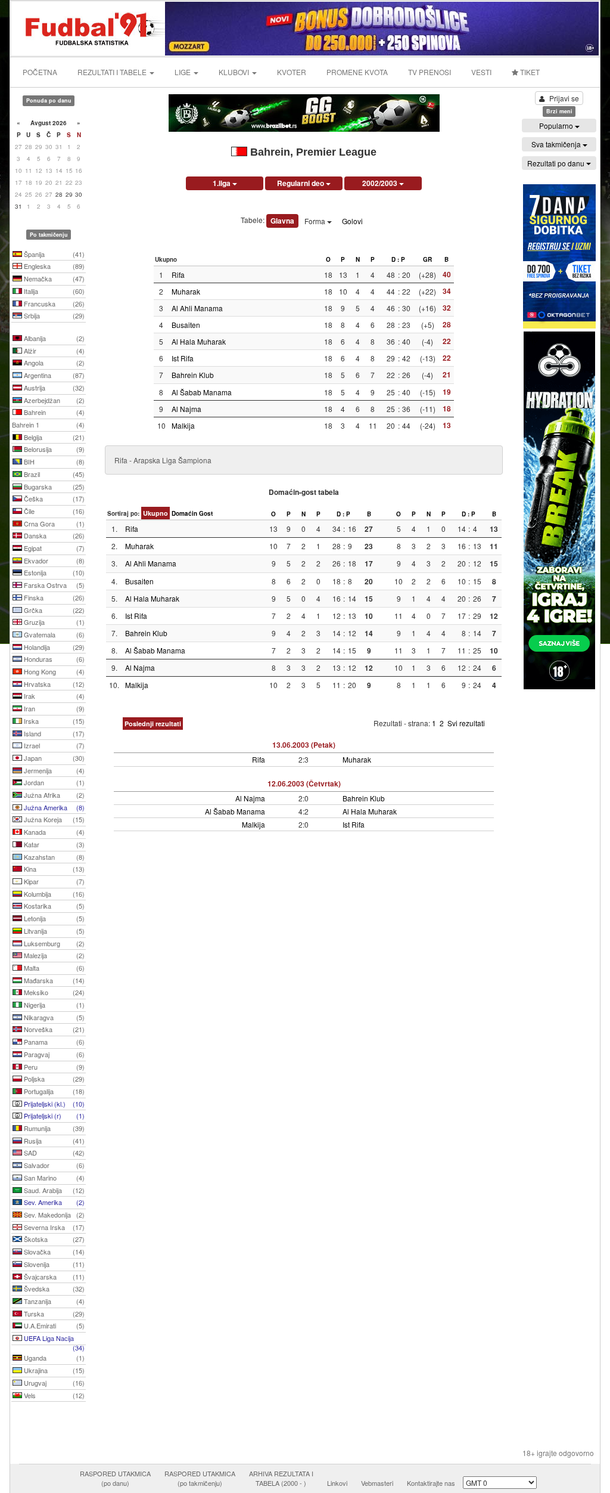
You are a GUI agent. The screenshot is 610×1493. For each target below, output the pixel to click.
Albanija (53, 338)
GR (427, 259)
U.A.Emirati (53, 1325)
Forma (315, 221)
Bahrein (53, 412)
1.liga (222, 183)
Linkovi (337, 1483)
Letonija (53, 918)
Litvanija (53, 931)
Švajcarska (53, 1276)
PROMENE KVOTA (357, 72)
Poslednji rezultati (153, 723)
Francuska (53, 303)
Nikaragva (53, 1017)
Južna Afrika (53, 795)
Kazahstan (53, 857)
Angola (53, 362)
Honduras (53, 659)
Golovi (352, 221)
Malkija (183, 425)
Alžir (53, 350)
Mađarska (53, 980)
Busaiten (186, 325)
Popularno (557, 125)
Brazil (53, 474)
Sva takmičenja (557, 144)
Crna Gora (53, 523)
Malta (53, 967)
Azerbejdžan (53, 400)
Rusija (53, 1140)
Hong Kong (53, 671)
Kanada (53, 832)
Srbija (53, 315)
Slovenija (53, 1264)
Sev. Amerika (53, 1202)
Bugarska (53, 486)
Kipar (53, 881)
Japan (53, 758)
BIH (53, 461)
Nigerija (53, 1004)
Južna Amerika (53, 807)
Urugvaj (53, 1382)
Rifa (178, 275)
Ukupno (155, 513)
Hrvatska (53, 684)
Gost (206, 513)
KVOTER (291, 72)
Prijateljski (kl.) (53, 1103)
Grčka (53, 610)
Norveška (53, 1029)
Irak (53, 696)
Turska (53, 1313)
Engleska (53, 266)
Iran (53, 708)
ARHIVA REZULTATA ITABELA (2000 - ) (281, 1478)
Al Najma (186, 409)
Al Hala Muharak (199, 341)
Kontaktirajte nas (431, 1483)
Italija (53, 291)
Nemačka (53, 278)
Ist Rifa (183, 358)
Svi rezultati (466, 723)
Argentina (53, 375)
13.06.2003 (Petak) (303, 744)
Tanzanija (53, 1301)
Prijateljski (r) (53, 1115)
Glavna (282, 220)
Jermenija (53, 770)
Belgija (53, 437)
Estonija (53, 572)
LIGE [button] (183, 72)
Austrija (53, 387)
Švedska (53, 1288)
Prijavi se (564, 98)
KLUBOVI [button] (235, 72)
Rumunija (53, 1128)
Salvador (53, 1165)
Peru (53, 1066)
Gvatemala (53, 634)
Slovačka (53, 1251)
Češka (53, 498)
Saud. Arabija (53, 1190)
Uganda (53, 1357)
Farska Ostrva (53, 585)
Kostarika (53, 905)
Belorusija (53, 449)
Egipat (53, 548)
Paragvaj (53, 1054)
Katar (53, 844)
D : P (398, 259)
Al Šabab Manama (202, 392)
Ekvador (53, 560)
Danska (53, 535)
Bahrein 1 (48, 424)
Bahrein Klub (193, 375)
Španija (53, 254)
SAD (53, 1152)
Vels (53, 1395)
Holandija (53, 647)
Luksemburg (53, 943)
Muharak (186, 291)
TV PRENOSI (429, 72)
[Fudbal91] (88, 27)
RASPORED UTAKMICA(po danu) (115, 1478)
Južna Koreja (53, 819)
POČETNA (40, 72)
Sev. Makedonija (53, 1214)
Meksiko (53, 992)
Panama (53, 1041)
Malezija (53, 955)
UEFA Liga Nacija (53, 1339)
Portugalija (53, 1091)
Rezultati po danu (556, 163)
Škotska (53, 1239)
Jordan (53, 782)
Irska (53, 721)
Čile (53, 511)
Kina (53, 869)
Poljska (53, 1078)
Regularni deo (301, 183)
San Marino (53, 1177)
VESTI (481, 72)
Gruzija (53, 622)
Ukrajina (53, 1370)
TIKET (529, 72)
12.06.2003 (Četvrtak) (304, 783)
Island (53, 733)
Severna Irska (53, 1227)
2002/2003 (380, 183)
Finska (53, 597)
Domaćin (184, 513)
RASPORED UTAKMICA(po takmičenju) (199, 1478)
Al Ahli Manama (197, 308)
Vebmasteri (377, 1483)
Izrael (53, 745)
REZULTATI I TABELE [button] (112, 72)
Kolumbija (53, 894)
